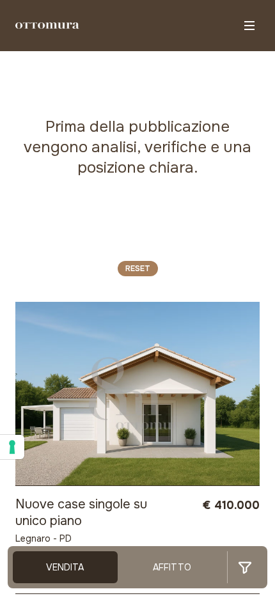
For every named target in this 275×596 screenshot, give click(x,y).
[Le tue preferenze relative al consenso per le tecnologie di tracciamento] (12, 447)
